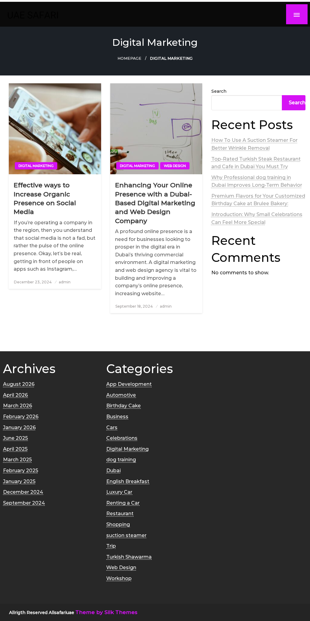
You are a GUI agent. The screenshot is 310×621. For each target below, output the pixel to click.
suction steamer (126, 535)
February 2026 (20, 416)
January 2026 (19, 427)
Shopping (118, 524)
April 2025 (15, 449)
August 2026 (19, 384)
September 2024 (24, 503)
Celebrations (121, 438)
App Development (129, 384)
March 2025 (17, 459)
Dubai (113, 470)
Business (117, 416)
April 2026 (15, 395)
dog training (121, 459)
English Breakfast (127, 481)
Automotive (121, 395)
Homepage (129, 58)
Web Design (175, 166)
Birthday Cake (123, 406)
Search (218, 91)
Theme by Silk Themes (106, 612)
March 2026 (17, 406)
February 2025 (20, 470)
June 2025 (15, 438)
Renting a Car (123, 503)
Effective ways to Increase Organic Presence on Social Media (45, 198)
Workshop (119, 578)
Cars (111, 427)
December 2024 (23, 492)
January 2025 (19, 481)
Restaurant (120, 513)
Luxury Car (119, 492)
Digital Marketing (36, 166)
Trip (111, 546)
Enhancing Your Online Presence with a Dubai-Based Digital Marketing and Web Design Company (155, 203)
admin (65, 282)
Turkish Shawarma (129, 557)
